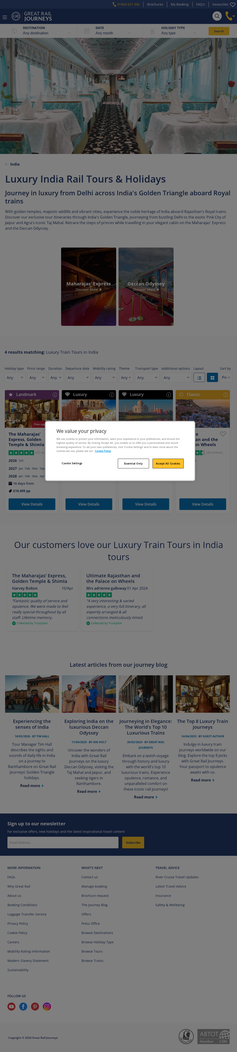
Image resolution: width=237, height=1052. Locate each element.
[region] (120, 451)
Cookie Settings (72, 463)
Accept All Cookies (168, 463)
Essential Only (133, 463)
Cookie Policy (103, 451)
